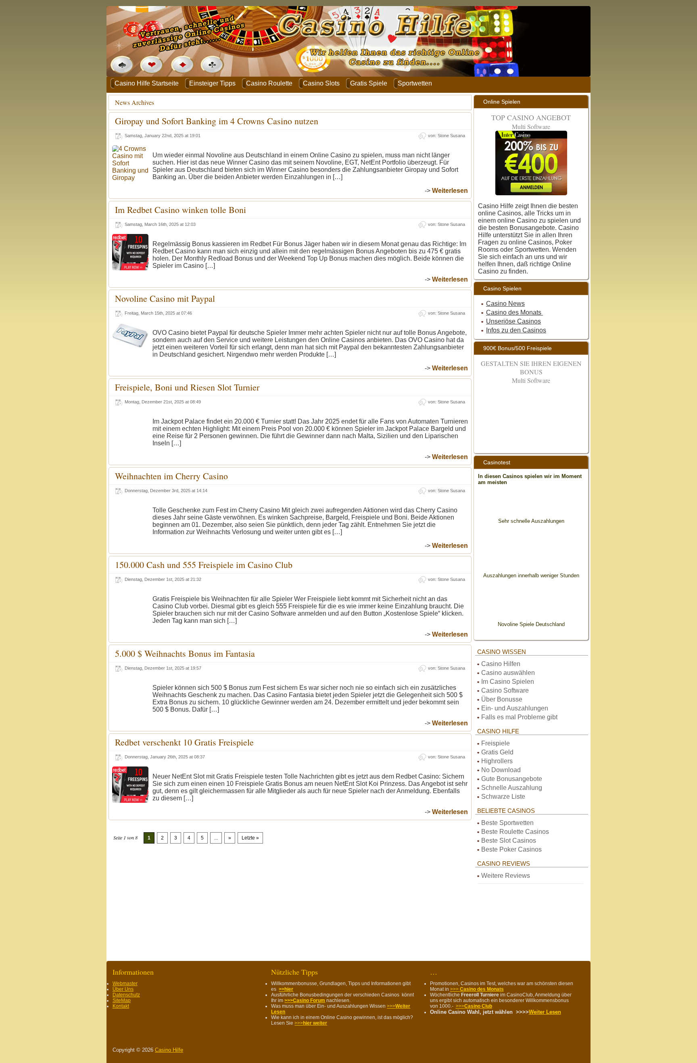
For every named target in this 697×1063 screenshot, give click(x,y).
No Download (501, 769)
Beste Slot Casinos (508, 840)
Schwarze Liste (503, 796)
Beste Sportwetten (507, 822)
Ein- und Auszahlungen (514, 708)
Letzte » (250, 838)
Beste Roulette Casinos (515, 831)
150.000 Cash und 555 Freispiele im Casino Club (203, 564)
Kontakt (121, 1006)
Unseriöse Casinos (513, 321)
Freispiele (495, 743)
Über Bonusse (501, 699)
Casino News (505, 303)
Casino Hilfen (500, 663)
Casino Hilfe (169, 1050)
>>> (310, 1023)
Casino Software (505, 690)
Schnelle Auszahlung (511, 787)
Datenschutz (126, 995)
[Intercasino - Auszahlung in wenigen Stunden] (531, 556)
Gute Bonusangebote (511, 778)
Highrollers (497, 761)
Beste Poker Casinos (511, 849)
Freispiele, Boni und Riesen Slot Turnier (187, 387)
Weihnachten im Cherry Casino (171, 476)
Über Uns (123, 989)
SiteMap (122, 1000)
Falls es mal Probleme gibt (519, 717)
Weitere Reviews (505, 875)
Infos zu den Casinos (516, 330)
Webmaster (125, 983)
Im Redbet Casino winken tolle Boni (180, 209)
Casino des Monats (514, 312)
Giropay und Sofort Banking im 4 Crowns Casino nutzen (216, 121)
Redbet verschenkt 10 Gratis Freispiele (184, 742)
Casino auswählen (508, 672)
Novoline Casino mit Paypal (165, 298)
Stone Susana (451, 135)
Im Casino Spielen (507, 681)
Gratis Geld (497, 752)
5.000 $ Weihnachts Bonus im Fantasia (185, 653)
